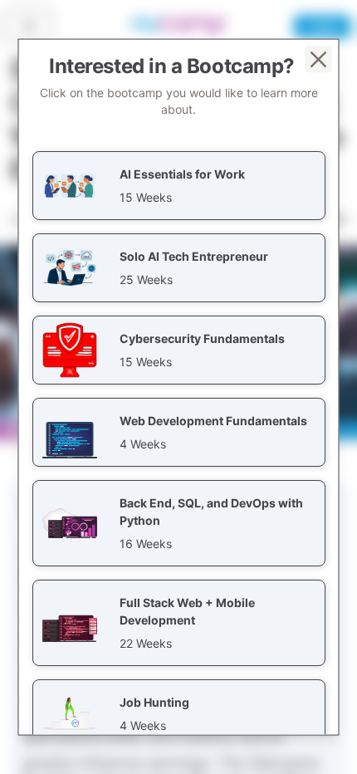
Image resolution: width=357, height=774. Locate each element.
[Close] (319, 60)
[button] (178, 185)
